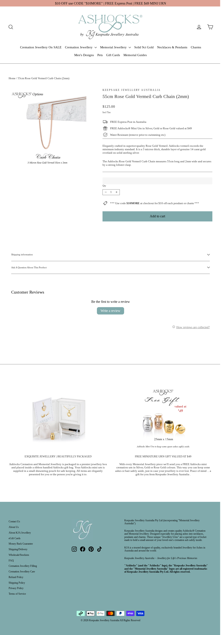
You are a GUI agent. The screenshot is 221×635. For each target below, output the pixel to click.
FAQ (11, 560)
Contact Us (14, 521)
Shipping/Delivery (18, 549)
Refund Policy (16, 577)
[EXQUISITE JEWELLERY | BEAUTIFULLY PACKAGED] (58, 418)
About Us (14, 527)
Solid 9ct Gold (144, 47)
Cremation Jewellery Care (22, 571)
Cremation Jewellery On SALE (41, 47)
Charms (196, 47)
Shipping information (22, 254)
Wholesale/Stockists (19, 554)
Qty (104, 185)
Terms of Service (17, 593)
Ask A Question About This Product (29, 267)
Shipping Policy (17, 582)
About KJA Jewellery (20, 532)
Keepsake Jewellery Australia (132, 90)
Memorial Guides (135, 55)
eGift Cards (15, 538)
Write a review (110, 311)
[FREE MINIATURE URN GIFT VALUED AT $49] (163, 418)
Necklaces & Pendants (172, 47)
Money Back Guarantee (21, 543)
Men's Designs (84, 55)
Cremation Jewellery (79, 47)
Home (12, 78)
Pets (100, 55)
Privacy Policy (16, 588)
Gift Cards (113, 55)
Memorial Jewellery (114, 47)
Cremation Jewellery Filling (23, 565)
